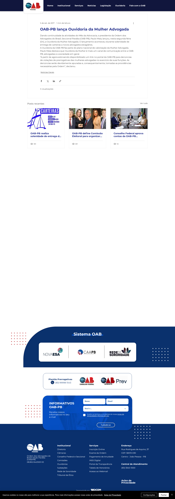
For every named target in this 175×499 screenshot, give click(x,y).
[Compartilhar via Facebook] (41, 81)
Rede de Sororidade (66, 471)
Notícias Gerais (47, 72)
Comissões (62, 460)
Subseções (62, 468)
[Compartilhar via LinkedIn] (54, 81)
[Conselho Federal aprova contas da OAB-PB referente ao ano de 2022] (129, 118)
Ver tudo (144, 103)
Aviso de (126, 480)
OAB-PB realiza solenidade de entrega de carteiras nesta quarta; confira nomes (45, 135)
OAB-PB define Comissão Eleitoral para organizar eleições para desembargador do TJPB (87, 135)
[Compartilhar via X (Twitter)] (47, 81)
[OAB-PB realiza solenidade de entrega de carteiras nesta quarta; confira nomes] (45, 118)
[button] (64, 5)
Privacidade (128, 482)
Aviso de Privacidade (112, 495)
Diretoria (61, 449)
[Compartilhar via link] (60, 81)
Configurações (149, 495)
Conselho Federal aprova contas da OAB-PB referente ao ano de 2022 (128, 135)
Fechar (164, 495)
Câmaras (61, 453)
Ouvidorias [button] (62, 464)
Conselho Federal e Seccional (71, 456)
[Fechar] (171, 495)
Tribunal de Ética (65, 475)
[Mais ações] (133, 23)
